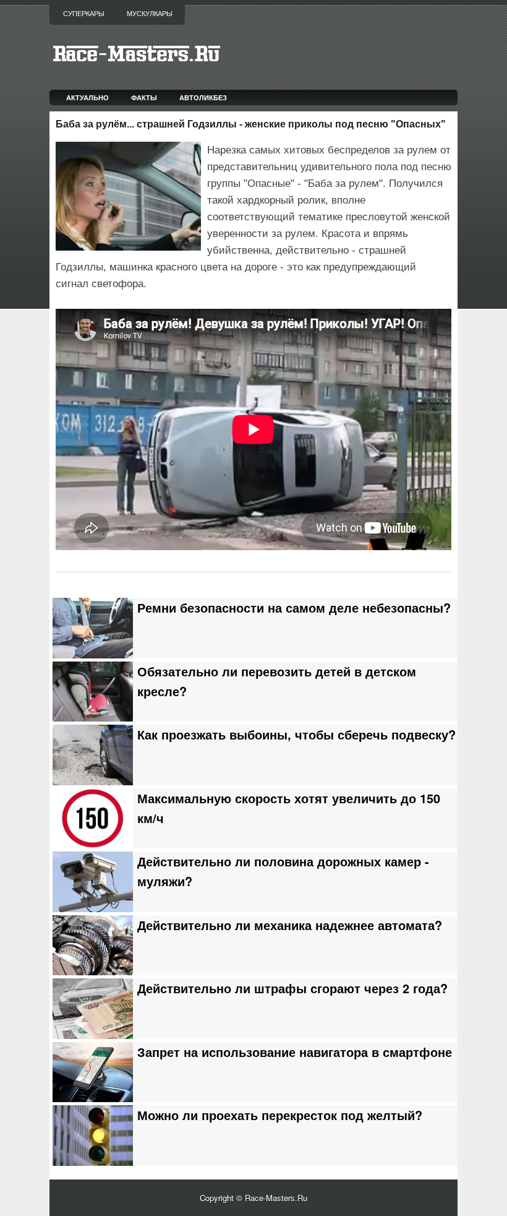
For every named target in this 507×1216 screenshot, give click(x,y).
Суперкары (83, 13)
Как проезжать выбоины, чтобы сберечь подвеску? (296, 734)
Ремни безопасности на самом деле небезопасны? (294, 607)
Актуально (87, 97)
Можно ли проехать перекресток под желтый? (279, 1115)
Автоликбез (203, 97)
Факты (144, 97)
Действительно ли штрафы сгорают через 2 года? (292, 988)
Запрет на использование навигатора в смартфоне (294, 1052)
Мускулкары (150, 13)
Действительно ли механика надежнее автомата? (289, 925)
